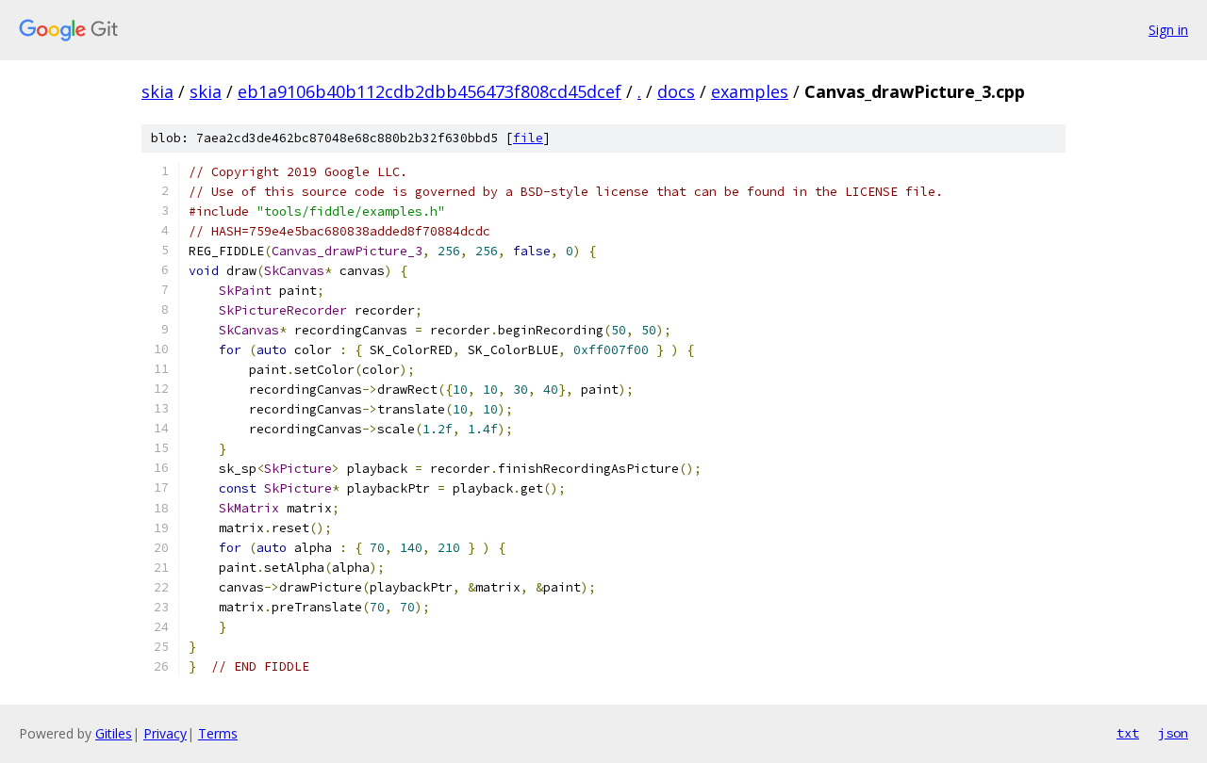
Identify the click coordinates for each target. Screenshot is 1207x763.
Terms (218, 733)
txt (1127, 732)
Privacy (165, 733)
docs (676, 91)
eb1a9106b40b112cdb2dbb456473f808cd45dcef (429, 91)
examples (749, 91)
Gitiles (113, 733)
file (528, 138)
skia (157, 91)
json (1173, 732)
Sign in (1168, 30)
